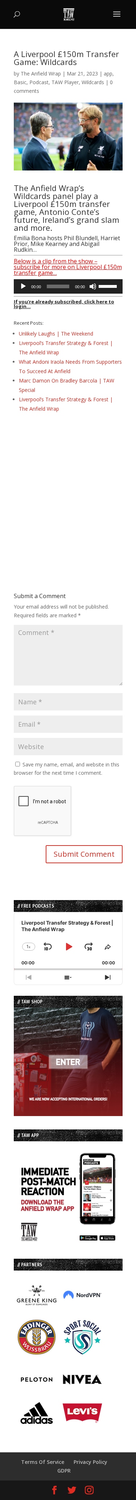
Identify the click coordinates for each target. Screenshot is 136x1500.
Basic (20, 82)
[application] (68, 286)
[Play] (23, 286)
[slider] (109, 285)
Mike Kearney (49, 244)
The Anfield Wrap (41, 73)
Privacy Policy (90, 1461)
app (108, 73)
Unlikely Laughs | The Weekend (56, 333)
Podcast (39, 82)
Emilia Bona (30, 238)
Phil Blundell (81, 238)
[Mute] (92, 286)
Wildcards (93, 82)
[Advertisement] (68, 489)
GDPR (64, 1470)
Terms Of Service (42, 1461)
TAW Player (65, 82)
